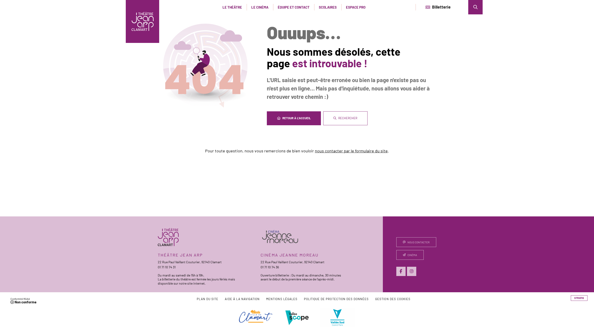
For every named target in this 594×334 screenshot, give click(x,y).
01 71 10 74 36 (270, 267)
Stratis (579, 297)
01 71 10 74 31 (167, 267)
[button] (475, 7)
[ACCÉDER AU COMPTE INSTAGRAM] (411, 271)
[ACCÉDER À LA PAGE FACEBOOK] (401, 271)
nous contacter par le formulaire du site (351, 150)
